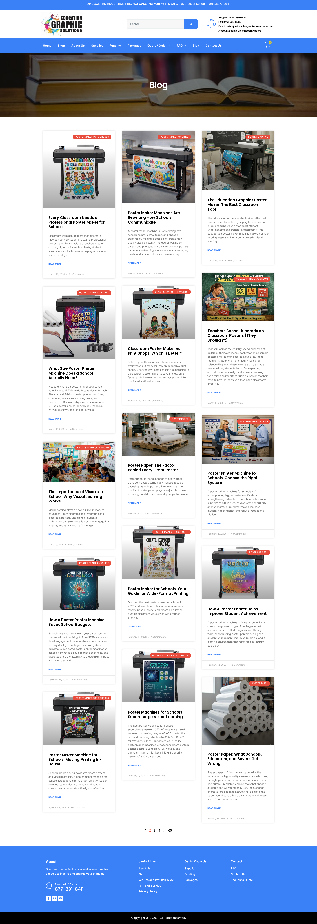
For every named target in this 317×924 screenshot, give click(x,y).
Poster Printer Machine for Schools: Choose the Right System (232, 478)
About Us (78, 45)
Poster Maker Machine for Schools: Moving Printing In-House (75, 759)
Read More (54, 264)
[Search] (191, 24)
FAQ (180, 45)
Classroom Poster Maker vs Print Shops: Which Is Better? (155, 351)
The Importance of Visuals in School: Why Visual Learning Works (75, 496)
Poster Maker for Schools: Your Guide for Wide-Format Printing (158, 591)
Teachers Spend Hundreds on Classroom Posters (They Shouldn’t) (235, 335)
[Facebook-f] (48, 898)
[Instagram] (54, 898)
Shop (61, 45)
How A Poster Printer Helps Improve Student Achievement (237, 611)
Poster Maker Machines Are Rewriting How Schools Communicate (154, 217)
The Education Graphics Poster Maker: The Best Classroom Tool (237, 204)
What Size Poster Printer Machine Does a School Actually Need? (71, 373)
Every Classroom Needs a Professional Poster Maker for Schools (76, 222)
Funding (115, 45)
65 (170, 830)
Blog (196, 45)
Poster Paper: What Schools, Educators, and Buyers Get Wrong (234, 758)
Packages (134, 45)
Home (47, 45)
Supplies (97, 45)
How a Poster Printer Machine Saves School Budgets (76, 622)
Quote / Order (157, 45)
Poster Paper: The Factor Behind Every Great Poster (153, 468)
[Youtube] (60, 898)
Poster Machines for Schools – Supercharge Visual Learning (157, 714)
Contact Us (214, 45)
